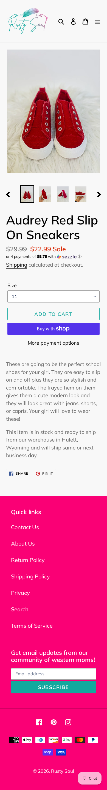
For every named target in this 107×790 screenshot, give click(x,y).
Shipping (16, 264)
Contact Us (25, 527)
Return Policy (28, 560)
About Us (23, 543)
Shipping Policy (30, 576)
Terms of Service (32, 625)
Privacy (20, 592)
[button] (53, 256)
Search (20, 609)
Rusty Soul (62, 771)
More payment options (53, 343)
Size (12, 285)
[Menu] (97, 21)
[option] (27, 194)
